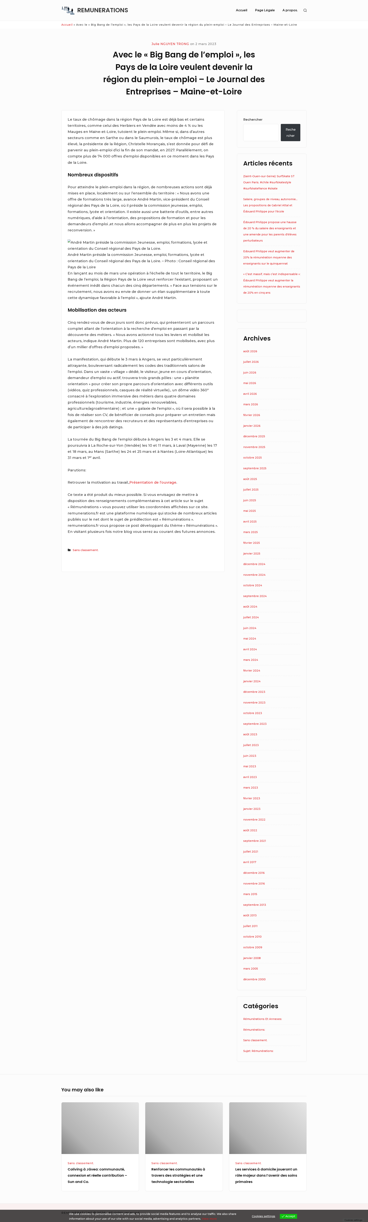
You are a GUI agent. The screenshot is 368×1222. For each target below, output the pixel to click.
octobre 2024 (252, 585)
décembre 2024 (254, 564)
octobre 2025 (252, 457)
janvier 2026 (251, 425)
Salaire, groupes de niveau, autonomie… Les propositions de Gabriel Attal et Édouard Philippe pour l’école (270, 205)
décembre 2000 (254, 979)
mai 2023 (249, 766)
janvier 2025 (251, 553)
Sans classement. (86, 550)
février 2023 (251, 798)
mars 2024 (250, 659)
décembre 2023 (254, 691)
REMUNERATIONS (102, 10)
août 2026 (250, 351)
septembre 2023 (255, 723)
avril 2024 (250, 649)
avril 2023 (250, 777)
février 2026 (251, 415)
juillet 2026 (251, 361)
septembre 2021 (254, 840)
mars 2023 (250, 787)
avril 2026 (250, 393)
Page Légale (265, 10)
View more (209, 1218)
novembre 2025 (254, 447)
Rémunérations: (254, 1029)
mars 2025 (250, 532)
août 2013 (250, 915)
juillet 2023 (251, 745)
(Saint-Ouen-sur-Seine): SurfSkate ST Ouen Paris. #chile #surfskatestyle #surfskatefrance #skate (269, 182)
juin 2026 (249, 372)
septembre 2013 (254, 904)
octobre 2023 (252, 713)
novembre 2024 (254, 574)
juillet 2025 (251, 489)
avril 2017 (249, 862)
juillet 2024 (251, 617)
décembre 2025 (254, 436)
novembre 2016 (254, 883)
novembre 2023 (254, 702)
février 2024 (251, 670)
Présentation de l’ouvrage (152, 482)
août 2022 (250, 830)
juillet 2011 (250, 926)
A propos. (290, 10)
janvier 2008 (252, 958)
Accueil (241, 10)
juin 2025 (249, 500)
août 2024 (250, 606)
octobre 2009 (252, 947)
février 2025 (251, 542)
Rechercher (253, 119)
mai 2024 (249, 638)
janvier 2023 (251, 808)
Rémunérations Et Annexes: (262, 1019)
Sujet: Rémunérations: (258, 1050)
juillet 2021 (250, 851)
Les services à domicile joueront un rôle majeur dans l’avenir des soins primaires (266, 1175)
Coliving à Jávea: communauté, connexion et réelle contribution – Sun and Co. (97, 1175)
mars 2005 (250, 968)
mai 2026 (249, 383)
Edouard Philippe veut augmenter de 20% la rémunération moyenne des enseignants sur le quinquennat (268, 257)
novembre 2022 (254, 819)
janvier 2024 (251, 681)
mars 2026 (250, 404)
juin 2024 (249, 628)
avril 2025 (250, 521)
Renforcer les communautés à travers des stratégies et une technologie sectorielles (178, 1175)
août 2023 (250, 734)
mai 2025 (249, 510)
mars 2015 (250, 894)
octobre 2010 (252, 936)
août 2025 (250, 479)
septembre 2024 (255, 596)
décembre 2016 (254, 872)
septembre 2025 (254, 468)
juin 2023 (249, 755)
